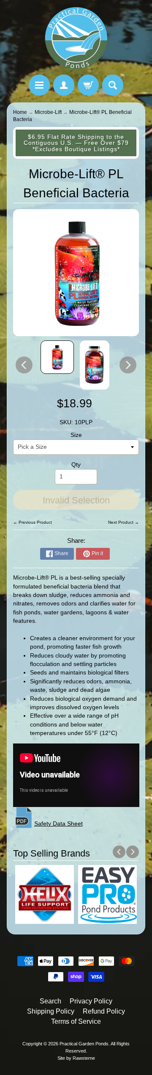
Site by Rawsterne (76, 1058)
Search (50, 1001)
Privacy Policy (91, 1001)
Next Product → (123, 522)
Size (76, 435)
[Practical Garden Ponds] (76, 38)
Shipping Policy (50, 1011)
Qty (76, 465)
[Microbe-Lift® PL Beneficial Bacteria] (57, 357)
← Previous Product (32, 522)
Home (20, 112)
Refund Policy (104, 1011)
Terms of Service (76, 1021)
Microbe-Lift (48, 112)
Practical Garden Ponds (84, 1043)
